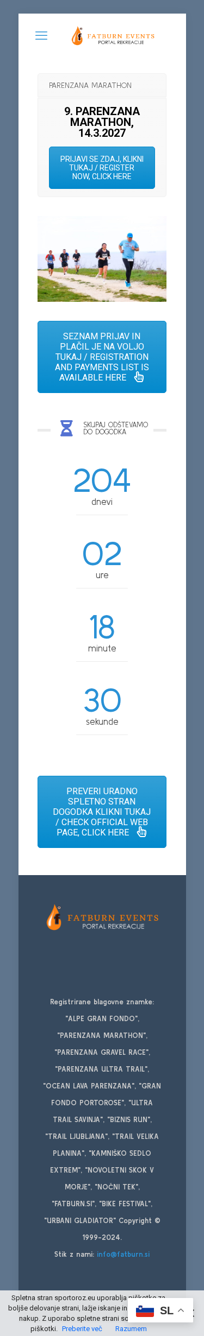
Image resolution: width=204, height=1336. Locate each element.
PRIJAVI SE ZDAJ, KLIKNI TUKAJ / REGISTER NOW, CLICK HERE (102, 168)
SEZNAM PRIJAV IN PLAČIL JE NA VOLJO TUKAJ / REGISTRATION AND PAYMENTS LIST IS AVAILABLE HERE (102, 357)
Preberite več (82, 1329)
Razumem (131, 1329)
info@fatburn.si (123, 1254)
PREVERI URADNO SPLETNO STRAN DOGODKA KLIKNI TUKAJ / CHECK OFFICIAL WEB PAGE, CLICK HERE (102, 812)
